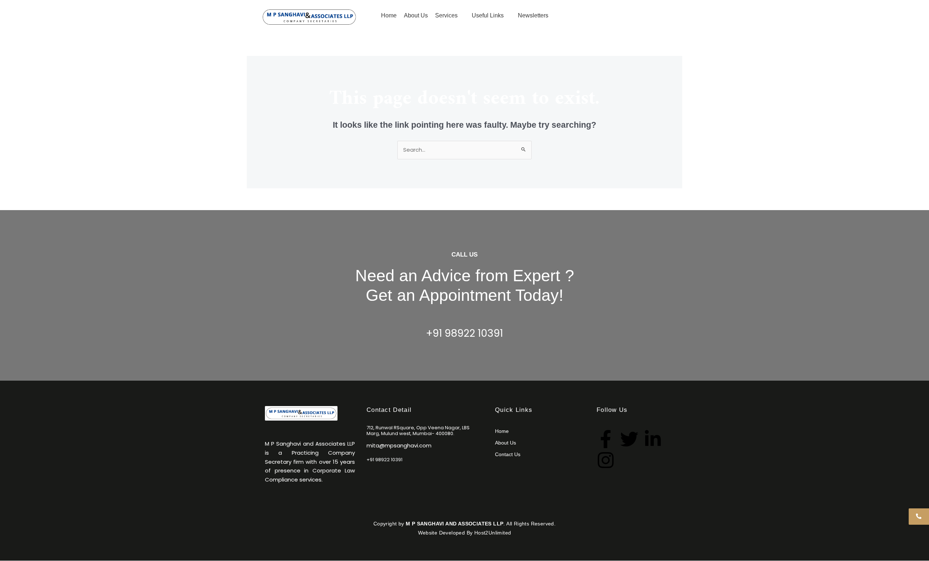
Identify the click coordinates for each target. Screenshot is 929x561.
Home (502, 431)
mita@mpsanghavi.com (399, 445)
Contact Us (619, 14)
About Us (505, 443)
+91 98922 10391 (464, 333)
